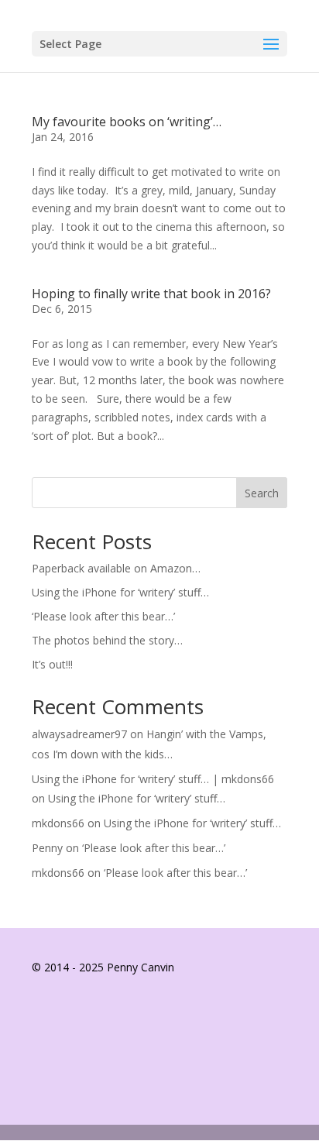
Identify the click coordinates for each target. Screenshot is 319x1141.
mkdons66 (58, 823)
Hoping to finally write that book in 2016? (151, 293)
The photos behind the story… (107, 640)
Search (262, 493)
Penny (47, 847)
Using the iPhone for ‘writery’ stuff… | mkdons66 (153, 779)
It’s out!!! (52, 664)
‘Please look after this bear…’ (103, 616)
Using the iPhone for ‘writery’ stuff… (120, 592)
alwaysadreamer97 (79, 734)
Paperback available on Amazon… (116, 568)
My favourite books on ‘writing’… (126, 121)
